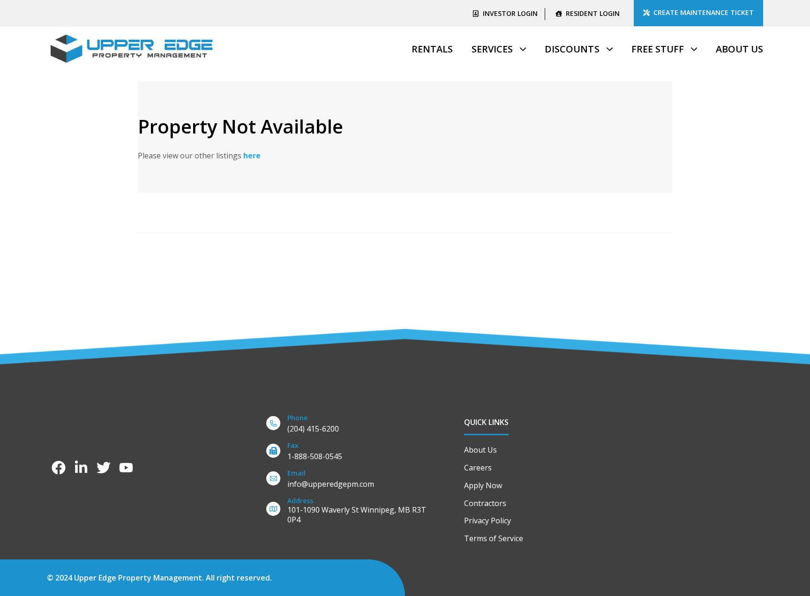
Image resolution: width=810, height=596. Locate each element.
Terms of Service (493, 538)
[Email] (351, 480)
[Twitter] (104, 468)
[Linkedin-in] (81, 468)
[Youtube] (126, 468)
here (252, 155)
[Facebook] (59, 468)
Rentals (432, 49)
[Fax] (351, 452)
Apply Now (483, 485)
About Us (739, 49)
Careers (478, 467)
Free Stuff (657, 49)
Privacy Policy (487, 520)
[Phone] (351, 425)
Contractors (485, 503)
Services (492, 49)
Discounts (572, 49)
